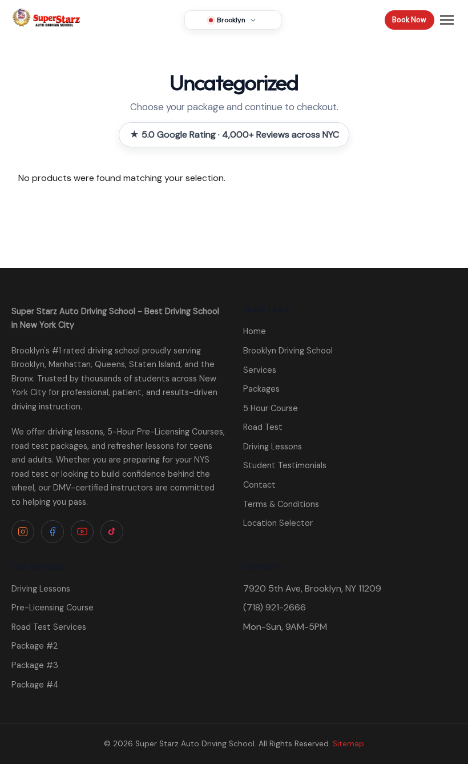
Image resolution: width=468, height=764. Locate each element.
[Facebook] (52, 531)
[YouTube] (82, 531)
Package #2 (34, 646)
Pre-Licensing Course (52, 607)
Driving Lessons (272, 446)
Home (254, 331)
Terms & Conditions (281, 504)
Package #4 (35, 684)
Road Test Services (48, 627)
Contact (259, 485)
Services (259, 370)
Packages (261, 389)
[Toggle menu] (447, 20)
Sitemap (348, 744)
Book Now (409, 20)
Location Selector (278, 523)
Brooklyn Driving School (288, 350)
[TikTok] (111, 531)
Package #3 (34, 665)
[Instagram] (22, 531)
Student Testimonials (284, 465)
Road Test (263, 427)
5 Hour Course (270, 408)
